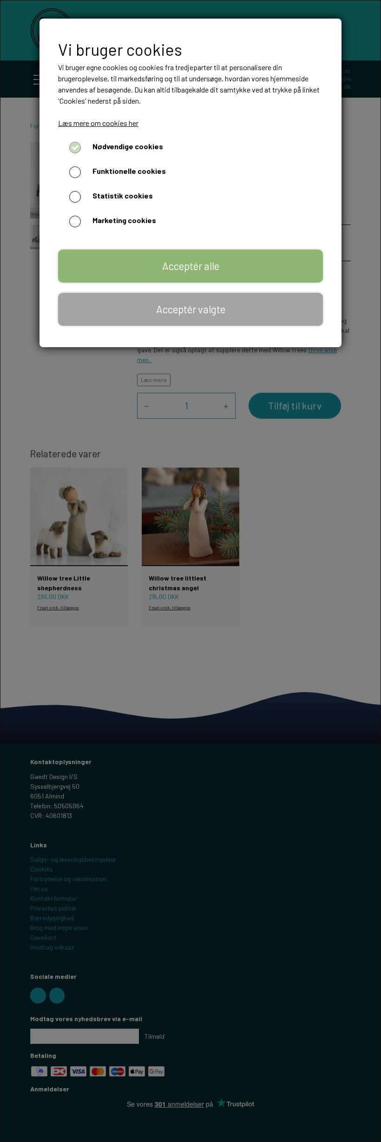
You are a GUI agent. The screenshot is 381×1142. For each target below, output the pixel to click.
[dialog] (190, 571)
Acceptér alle (190, 266)
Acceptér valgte (190, 309)
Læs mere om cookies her (98, 123)
